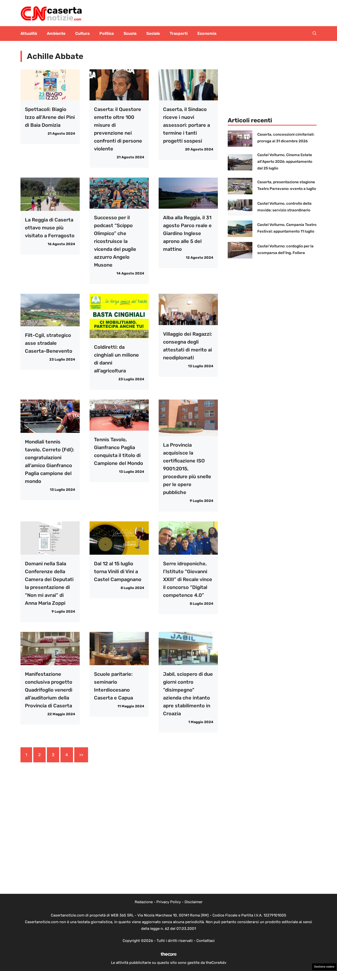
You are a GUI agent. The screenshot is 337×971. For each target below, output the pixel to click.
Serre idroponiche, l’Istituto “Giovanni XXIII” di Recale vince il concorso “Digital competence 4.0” (187, 579)
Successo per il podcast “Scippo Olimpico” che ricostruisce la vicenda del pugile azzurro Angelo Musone (115, 241)
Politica (106, 33)
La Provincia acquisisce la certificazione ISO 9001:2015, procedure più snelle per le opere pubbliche (187, 468)
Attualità (28, 33)
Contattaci (205, 940)
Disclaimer (194, 902)
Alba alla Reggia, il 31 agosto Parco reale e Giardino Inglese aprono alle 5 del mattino (187, 233)
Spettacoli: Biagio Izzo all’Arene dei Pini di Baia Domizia (50, 117)
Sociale (153, 33)
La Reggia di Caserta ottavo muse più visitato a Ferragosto (50, 227)
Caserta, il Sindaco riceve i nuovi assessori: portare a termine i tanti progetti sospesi (186, 125)
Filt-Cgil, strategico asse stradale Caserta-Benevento (48, 343)
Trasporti (178, 33)
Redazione (144, 902)
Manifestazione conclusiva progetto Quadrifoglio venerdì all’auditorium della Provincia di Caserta (48, 690)
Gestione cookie (324, 966)
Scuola (130, 33)
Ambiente (56, 33)
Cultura (82, 33)
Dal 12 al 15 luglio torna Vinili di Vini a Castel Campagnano (117, 571)
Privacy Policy (168, 902)
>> (81, 754)
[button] (314, 33)
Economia (206, 33)
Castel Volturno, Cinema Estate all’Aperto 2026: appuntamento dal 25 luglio (284, 161)
